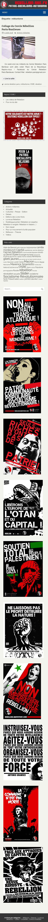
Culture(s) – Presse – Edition (16, 212)
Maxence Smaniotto (22, 264)
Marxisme (6, 264)
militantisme (25, 84)
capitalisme (28, 250)
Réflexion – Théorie (13, 232)
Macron (29, 261)
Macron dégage (39, 262)
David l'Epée (12, 254)
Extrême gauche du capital (12, 256)
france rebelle (27, 256)
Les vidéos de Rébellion (15, 100)
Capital (20, 249)
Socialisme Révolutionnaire (23, 276)
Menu (4, 12)
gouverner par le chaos (25, 259)
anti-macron (21, 247)
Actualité (9, 209)
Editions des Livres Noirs (15, 217)
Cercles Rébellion (12, 252)
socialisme (33, 274)
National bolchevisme (10, 267)
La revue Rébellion (13, 219)
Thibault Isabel (13, 279)
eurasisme (36, 255)
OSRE (32, 84)
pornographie (8, 270)
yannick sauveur (31, 279)
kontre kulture (37, 259)
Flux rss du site (11, 102)
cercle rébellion (38, 250)
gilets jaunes (11, 258)
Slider (24, 273)
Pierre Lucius (31, 267)
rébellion (38, 84)
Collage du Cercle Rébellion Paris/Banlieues (18, 27)
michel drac (38, 264)
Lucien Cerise (19, 262)
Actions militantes (23, 33)
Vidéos (8, 235)
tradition (21, 279)
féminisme (36, 256)
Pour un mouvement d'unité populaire (20, 230)
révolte (35, 270)
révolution (8, 273)
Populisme (39, 267)
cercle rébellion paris (12, 84)
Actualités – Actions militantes (31, 919)
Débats (8, 214)
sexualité (17, 274)
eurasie (30, 255)
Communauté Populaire (30, 252)
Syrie (5, 279)
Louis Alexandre (8, 262)
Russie (16, 270)
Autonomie (31, 247)
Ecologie (23, 254)
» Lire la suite (8, 79)
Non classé (10, 227)
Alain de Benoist (10, 247)
